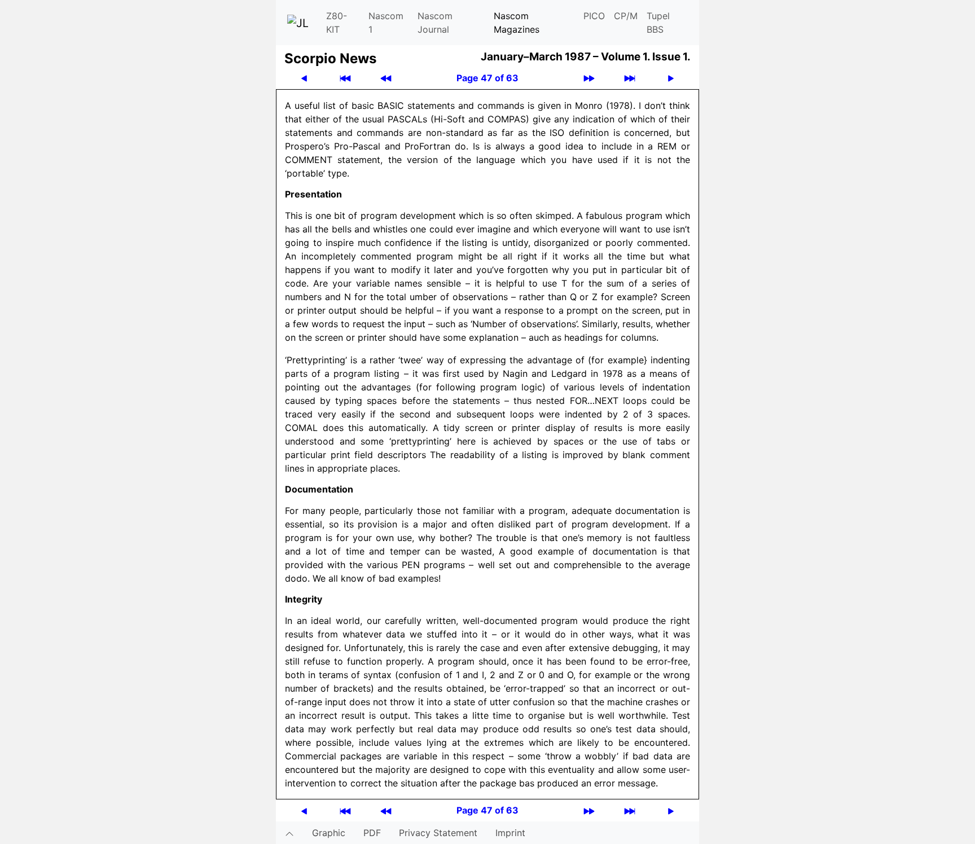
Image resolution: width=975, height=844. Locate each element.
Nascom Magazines (516, 22)
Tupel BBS (658, 22)
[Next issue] (589, 78)
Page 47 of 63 (487, 77)
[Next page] (671, 78)
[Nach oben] (289, 832)
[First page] (345, 78)
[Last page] (630, 78)
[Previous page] (304, 78)
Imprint (510, 832)
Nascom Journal (435, 22)
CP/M (626, 15)
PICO (594, 15)
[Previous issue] (386, 78)
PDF (372, 832)
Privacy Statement (438, 832)
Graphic (328, 832)
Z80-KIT (336, 22)
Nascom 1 (385, 22)
